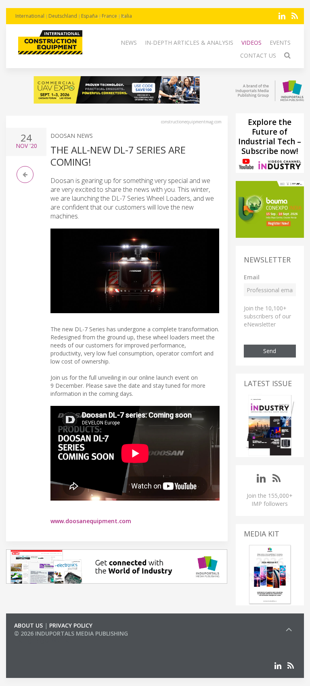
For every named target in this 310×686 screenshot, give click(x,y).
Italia (126, 15)
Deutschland (62, 15)
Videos (251, 42)
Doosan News (71, 135)
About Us (28, 625)
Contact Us (258, 55)
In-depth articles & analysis (189, 42)
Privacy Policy (70, 625)
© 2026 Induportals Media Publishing (71, 633)
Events (280, 42)
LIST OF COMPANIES (41, 641)
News (129, 42)
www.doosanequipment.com (90, 521)
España (89, 15)
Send (269, 351)
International (29, 15)
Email (252, 277)
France (109, 15)
